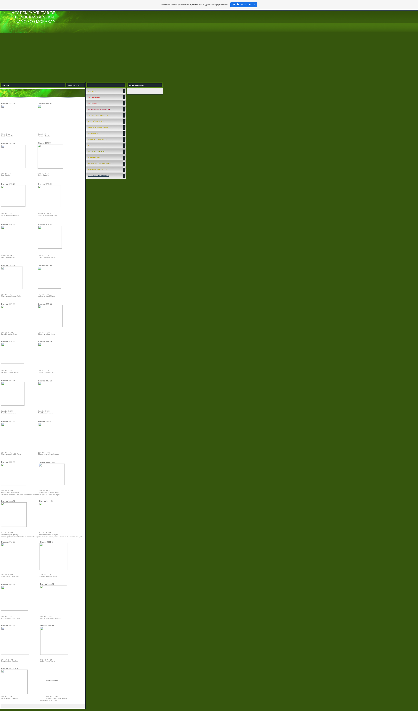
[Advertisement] (209, 57)
